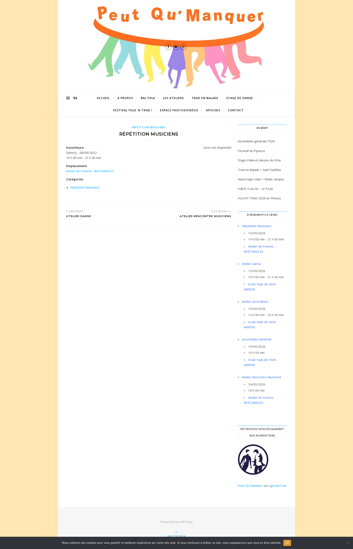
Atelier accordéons (255, 301)
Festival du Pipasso (251, 151)
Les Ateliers (173, 98)
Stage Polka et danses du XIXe (259, 160)
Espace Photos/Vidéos (179, 110)
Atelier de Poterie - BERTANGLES (90, 171)
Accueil (103, 98)
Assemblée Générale (256, 339)
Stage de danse (239, 98)
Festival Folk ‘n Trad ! (132, 110)
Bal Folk (148, 98)
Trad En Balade (205, 98)
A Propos (125, 98)
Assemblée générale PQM (256, 141)
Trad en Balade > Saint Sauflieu (259, 170)
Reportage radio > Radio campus (261, 179)
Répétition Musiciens (148, 127)
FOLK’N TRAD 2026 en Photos (259, 198)
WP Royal (186, 522)
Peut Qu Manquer (250, 485)
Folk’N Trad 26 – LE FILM (255, 189)
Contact (236, 110)
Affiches (213, 110)
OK (287, 542)
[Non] (348, 543)
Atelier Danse (251, 264)
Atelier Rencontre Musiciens (261, 377)
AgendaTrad (277, 485)
